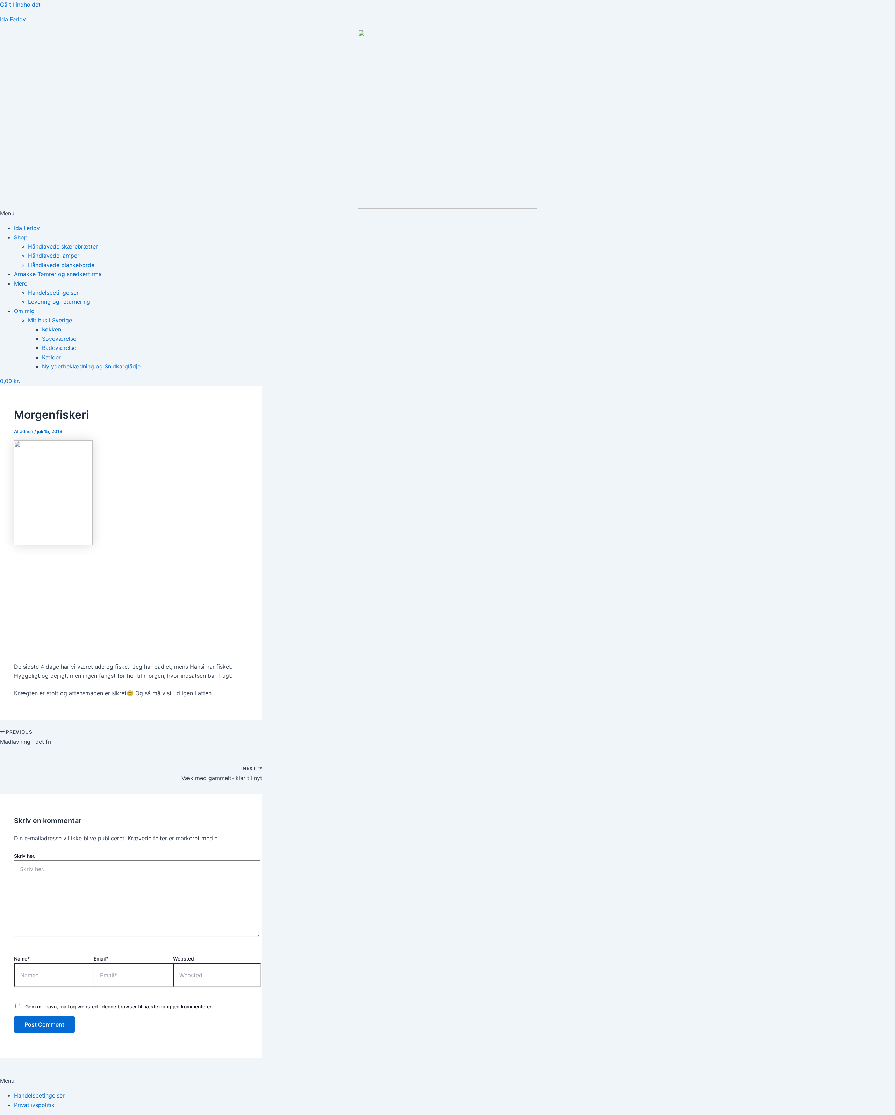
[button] (447, 213)
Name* (22, 959)
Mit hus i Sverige (50, 320)
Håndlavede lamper (53, 255)
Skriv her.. (25, 856)
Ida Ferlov (13, 19)
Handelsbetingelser (53, 292)
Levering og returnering (59, 301)
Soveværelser (60, 338)
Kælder (51, 357)
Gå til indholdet (20, 4)
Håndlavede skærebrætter (63, 246)
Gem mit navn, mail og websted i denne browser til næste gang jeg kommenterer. (119, 1006)
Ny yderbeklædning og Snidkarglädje (91, 366)
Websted (183, 959)
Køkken (51, 329)
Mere (20, 283)
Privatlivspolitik (34, 1104)
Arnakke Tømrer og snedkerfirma (58, 274)
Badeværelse (59, 347)
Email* (101, 959)
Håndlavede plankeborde (61, 264)
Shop (21, 237)
